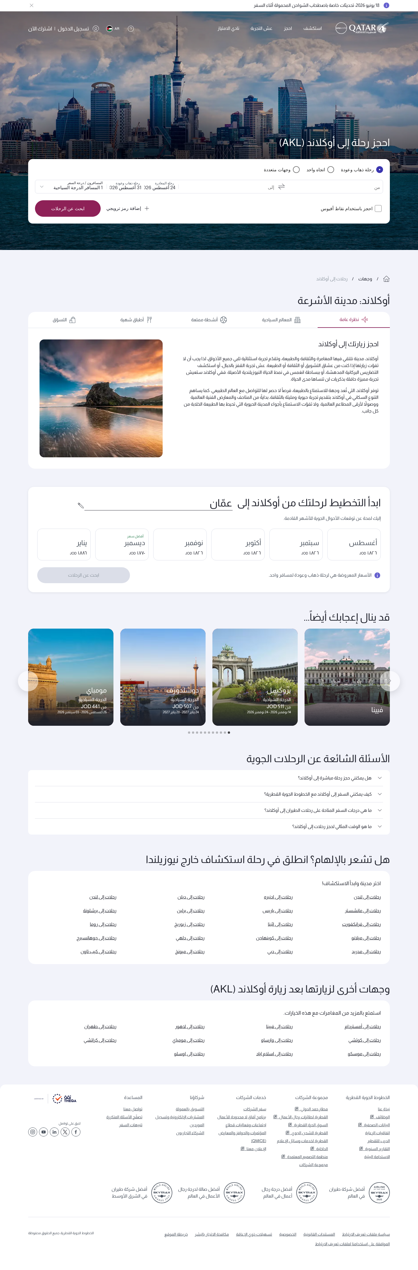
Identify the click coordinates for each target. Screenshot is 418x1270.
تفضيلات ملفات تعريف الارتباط (123, 1251)
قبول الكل (68, 1251)
